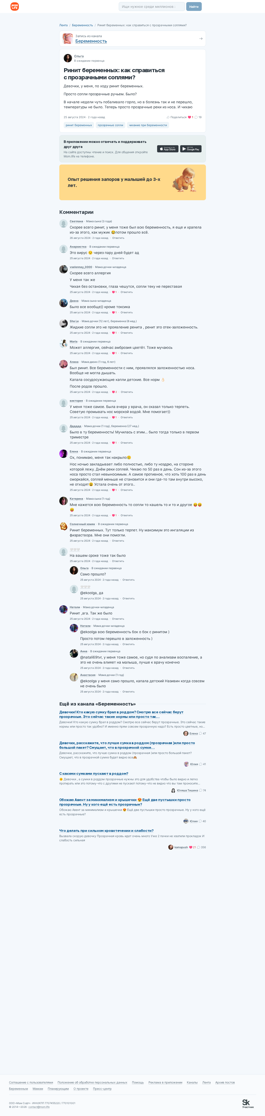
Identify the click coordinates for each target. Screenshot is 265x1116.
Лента (63, 25)
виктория (76, 400)
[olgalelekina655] (63, 249)
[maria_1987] (63, 344)
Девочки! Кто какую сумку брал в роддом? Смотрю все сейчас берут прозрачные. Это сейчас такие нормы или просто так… (121, 714)
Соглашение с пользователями (31, 1082)
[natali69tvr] (63, 609)
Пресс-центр (102, 1088)
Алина (74, 361)
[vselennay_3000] (63, 269)
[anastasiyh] (74, 677)
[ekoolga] (74, 570)
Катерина (76, 498)
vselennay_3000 (81, 267)
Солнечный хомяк (82, 524)
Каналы (192, 1082)
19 (200, 117)
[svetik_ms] (63, 223)
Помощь (138, 1082)
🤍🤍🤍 (75, 549)
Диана (74, 300)
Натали (75, 607)
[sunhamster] (63, 526)
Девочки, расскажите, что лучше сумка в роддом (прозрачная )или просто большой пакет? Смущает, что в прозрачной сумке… (127, 745)
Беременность (82, 25)
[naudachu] (63, 552)
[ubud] (63, 303)
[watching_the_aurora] (63, 501)
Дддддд (75, 426)
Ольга (79, 56)
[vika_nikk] (63, 403)
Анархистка (78, 246)
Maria (74, 341)
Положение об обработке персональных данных (92, 1082)
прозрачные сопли (110, 125)
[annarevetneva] (74, 653)
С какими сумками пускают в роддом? (93, 773)
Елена (74, 451)
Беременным (18, 1088)
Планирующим (58, 1088)
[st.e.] (63, 454)
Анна (83, 651)
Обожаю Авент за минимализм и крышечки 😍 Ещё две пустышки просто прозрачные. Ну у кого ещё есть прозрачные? (125, 801)
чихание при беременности (148, 125)
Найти (194, 6)
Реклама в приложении (165, 1082)
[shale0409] (63, 323)
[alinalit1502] (63, 364)
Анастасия (88, 675)
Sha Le (74, 321)
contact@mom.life (39, 1106)
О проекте (81, 1088)
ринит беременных (79, 125)
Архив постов (225, 1082)
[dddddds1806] (63, 428)
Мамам (38, 1088)
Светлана (76, 221)
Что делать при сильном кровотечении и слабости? (106, 830)
